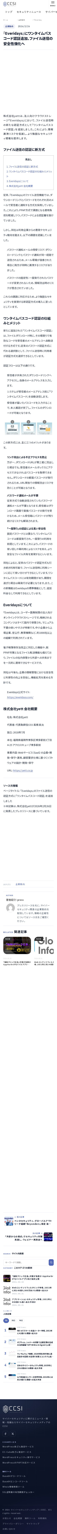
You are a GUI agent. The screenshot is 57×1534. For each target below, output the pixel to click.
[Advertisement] (28, 82)
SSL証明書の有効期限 (13, 1492)
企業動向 (20, 884)
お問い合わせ (8, 1528)
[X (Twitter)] (13, 1434)
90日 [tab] (21, 1320)
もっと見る (6, 1311)
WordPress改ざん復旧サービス (18, 1446)
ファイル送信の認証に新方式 (22, 166)
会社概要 (18, 1518)
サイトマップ (33, 1523)
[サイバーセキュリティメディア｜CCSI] (9, 4)
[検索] (51, 1262)
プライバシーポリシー (13, 1523)
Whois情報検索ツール (13, 1486)
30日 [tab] (13, 1320)
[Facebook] (5, 1434)
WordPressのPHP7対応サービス (18, 1462)
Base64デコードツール (14, 1476)
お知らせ (6, 1518)
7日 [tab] (6, 1320)
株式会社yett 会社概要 (20, 186)
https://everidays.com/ (20, 697)
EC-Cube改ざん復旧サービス (17, 1452)
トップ (8, 11)
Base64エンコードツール (15, 1481)
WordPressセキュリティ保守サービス (21, 1457)
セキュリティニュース (29, 11)
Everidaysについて (17, 181)
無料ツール (30, 1518)
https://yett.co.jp (23, 770)
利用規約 (42, 1518)
